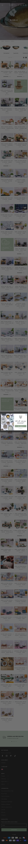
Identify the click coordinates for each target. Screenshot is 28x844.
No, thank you (20, 428)
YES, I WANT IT (20, 426)
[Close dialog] (26, 414)
